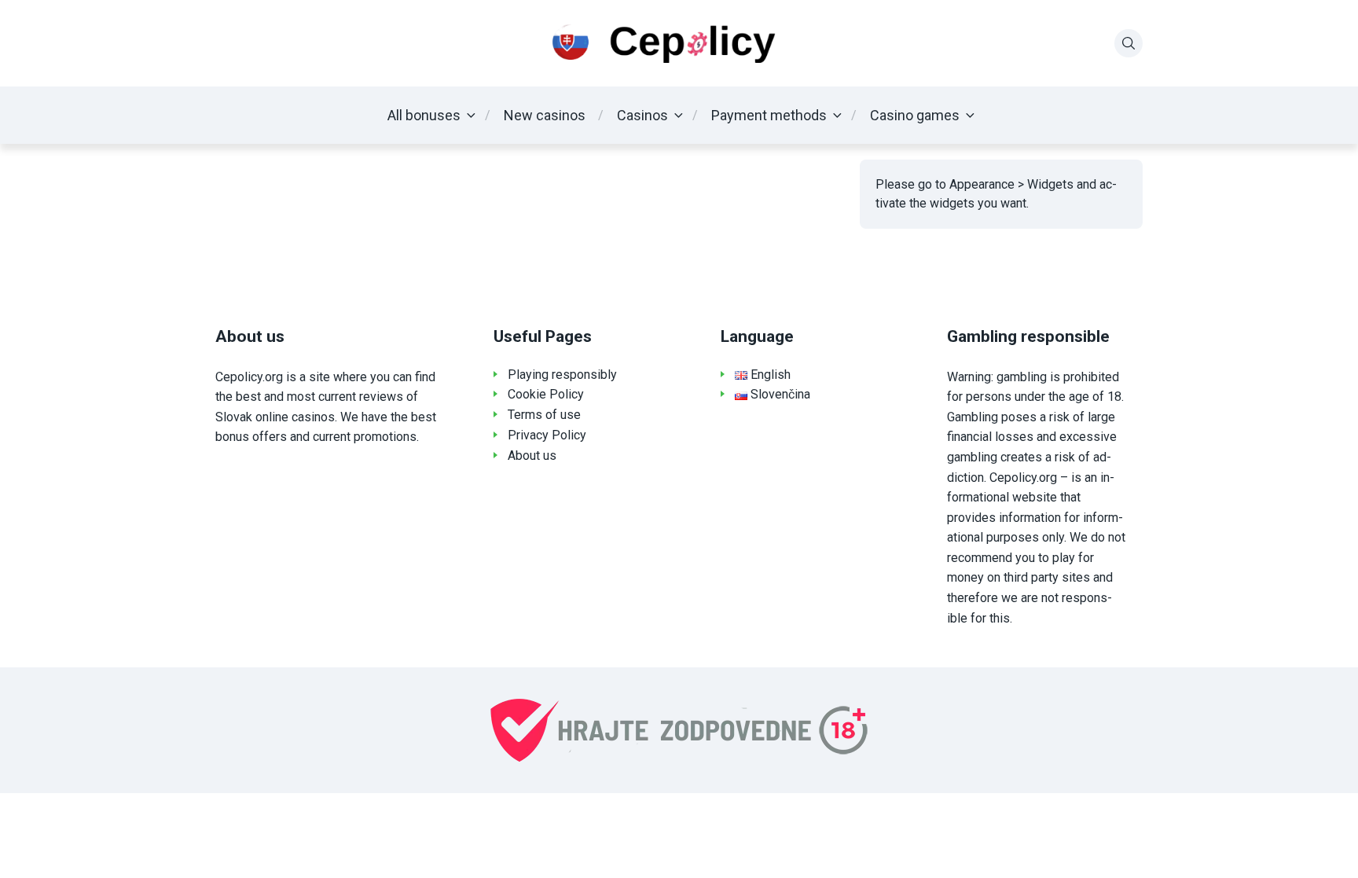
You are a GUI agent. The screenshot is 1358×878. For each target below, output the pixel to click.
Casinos (642, 115)
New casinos (544, 115)
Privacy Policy (547, 435)
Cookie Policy (546, 394)
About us (532, 455)
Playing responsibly (562, 374)
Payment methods (769, 115)
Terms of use (544, 414)
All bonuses (424, 115)
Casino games (915, 115)
